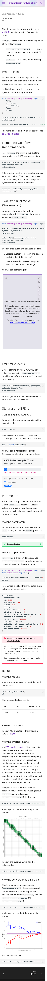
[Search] (41, 3)
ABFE (5, 32)
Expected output (13, 544)
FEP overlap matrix (14, 747)
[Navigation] (3, 3)
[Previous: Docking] (4, 973)
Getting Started (12, 134)
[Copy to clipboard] (42, 98)
